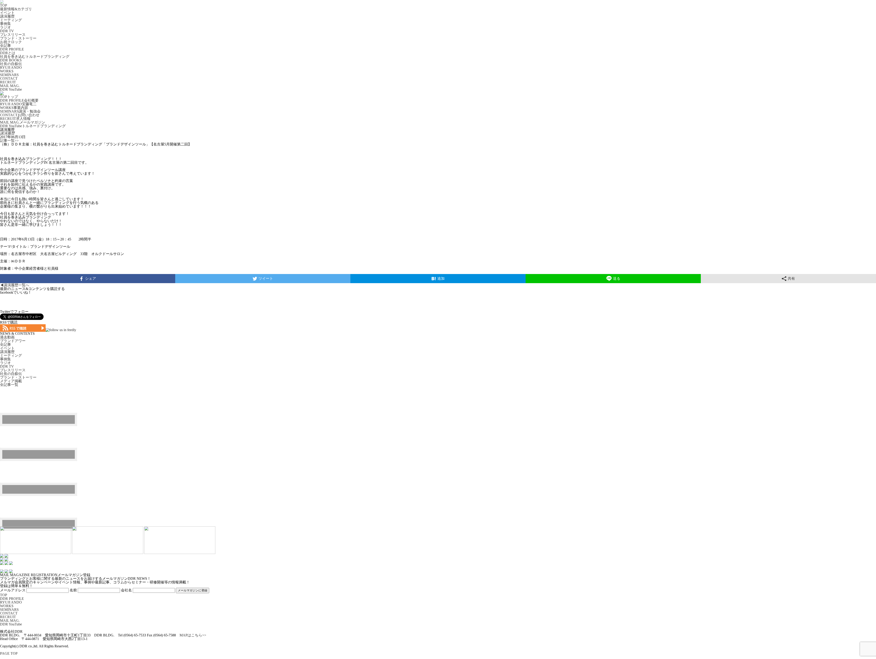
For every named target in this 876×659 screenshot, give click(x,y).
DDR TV (7, 31)
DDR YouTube (11, 89)
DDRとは (7, 53)
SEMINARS (9, 75)
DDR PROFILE (12, 49)
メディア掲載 (11, 381)
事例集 (5, 24)
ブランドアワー (13, 341)
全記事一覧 (9, 385)
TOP (3, 5)
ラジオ (5, 27)
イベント (7, 13)
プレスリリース (13, 35)
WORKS (6, 71)
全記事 (5, 45)
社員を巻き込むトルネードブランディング (34, 56)
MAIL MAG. (10, 86)
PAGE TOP (9, 653)
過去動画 (7, 337)
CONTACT (9, 78)
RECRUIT (8, 82)
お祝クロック (11, 42)
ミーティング (11, 20)
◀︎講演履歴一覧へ (14, 285)
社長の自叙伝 (11, 64)
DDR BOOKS (11, 60)
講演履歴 (7, 16)
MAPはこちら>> (193, 635)
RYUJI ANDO (11, 67)
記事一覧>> (9, 140)
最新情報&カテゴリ (16, 9)
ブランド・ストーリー (18, 38)
